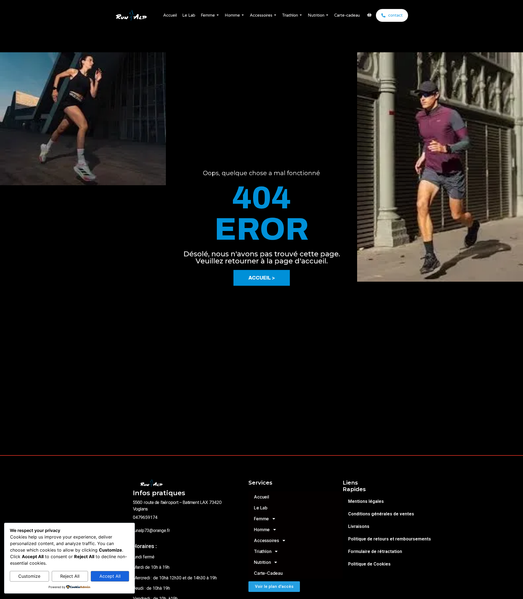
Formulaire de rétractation (375, 551)
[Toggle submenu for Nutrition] (326, 15)
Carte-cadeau (347, 15)
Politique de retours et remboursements (389, 539)
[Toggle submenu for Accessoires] (274, 15)
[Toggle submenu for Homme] (242, 15)
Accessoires (261, 15)
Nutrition (316, 15)
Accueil (170, 15)
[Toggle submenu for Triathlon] (300, 15)
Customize (29, 576)
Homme (232, 15)
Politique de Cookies (369, 564)
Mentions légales (366, 501)
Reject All (70, 576)
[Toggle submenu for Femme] (217, 15)
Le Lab (188, 15)
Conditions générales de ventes (381, 513)
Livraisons (358, 526)
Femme (208, 15)
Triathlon (290, 15)
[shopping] (369, 15)
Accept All (110, 576)
